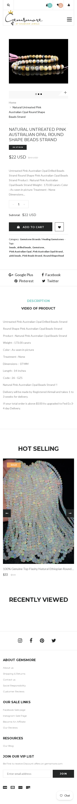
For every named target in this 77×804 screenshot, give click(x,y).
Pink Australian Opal (20, 251)
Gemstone (38, 247)
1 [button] (36, 94)
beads (12, 247)
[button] (8, 5)
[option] (38, 61)
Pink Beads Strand (32, 255)
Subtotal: (14, 215)
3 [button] (41, 94)
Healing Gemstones (53, 239)
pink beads (15, 255)
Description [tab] (38, 301)
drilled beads (24, 247)
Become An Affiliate (14, 721)
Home (12, 102)
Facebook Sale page (14, 709)
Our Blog (8, 745)
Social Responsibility (14, 685)
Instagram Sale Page (15, 715)
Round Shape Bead (53, 255)
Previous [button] (7, 513)
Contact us (9, 679)
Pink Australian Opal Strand (48, 251)
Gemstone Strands (30, 239)
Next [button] (70, 513)
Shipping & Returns (14, 673)
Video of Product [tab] (38, 308)
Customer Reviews (13, 691)
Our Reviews (10, 727)
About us (8, 667)
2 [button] (39, 94)
